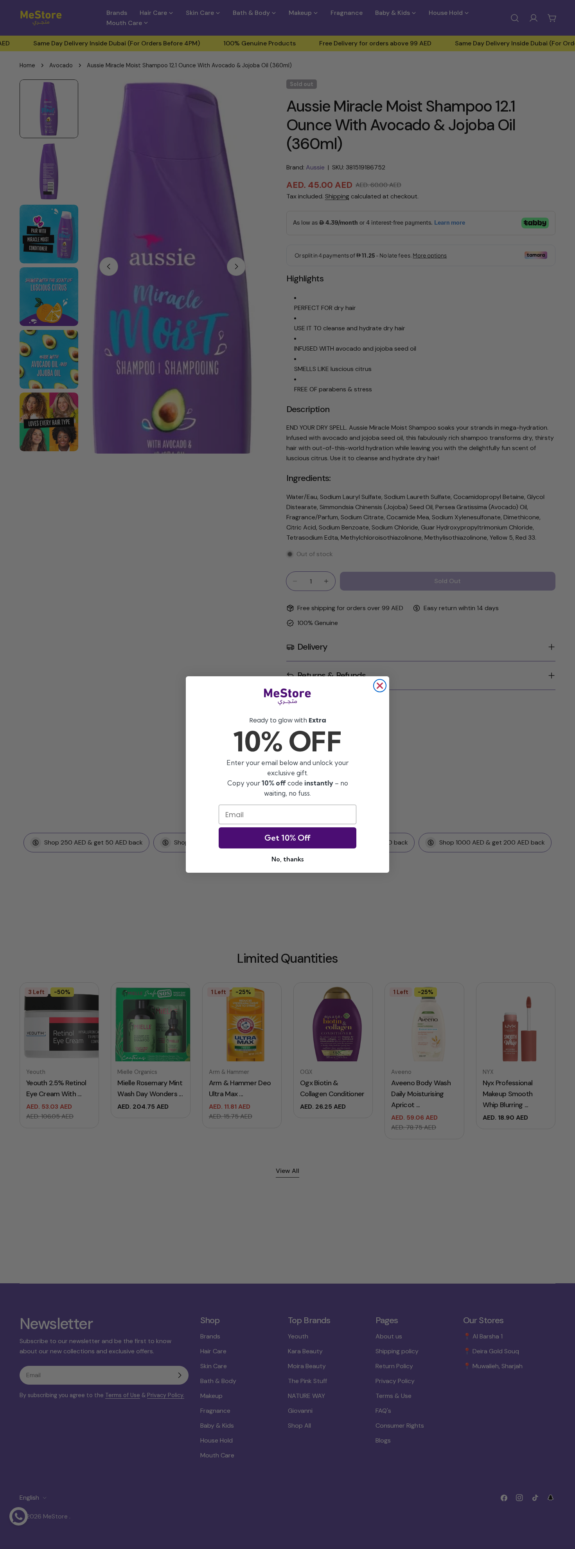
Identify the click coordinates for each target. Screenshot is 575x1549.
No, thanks (287, 859)
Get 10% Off (287, 838)
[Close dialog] (380, 685)
